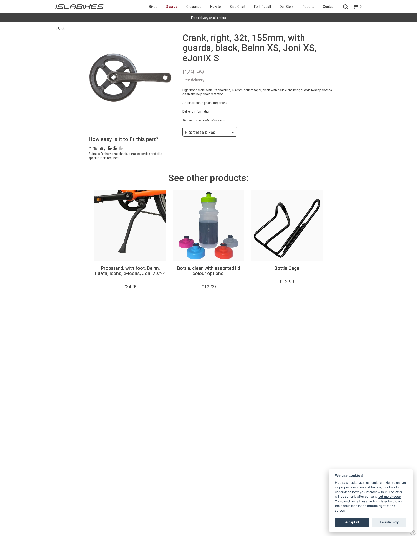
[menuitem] (153, 7)
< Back (60, 28)
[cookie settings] (413, 532)
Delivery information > (197, 111)
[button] (345, 7)
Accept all (352, 522)
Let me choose (389, 496)
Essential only (389, 522)
